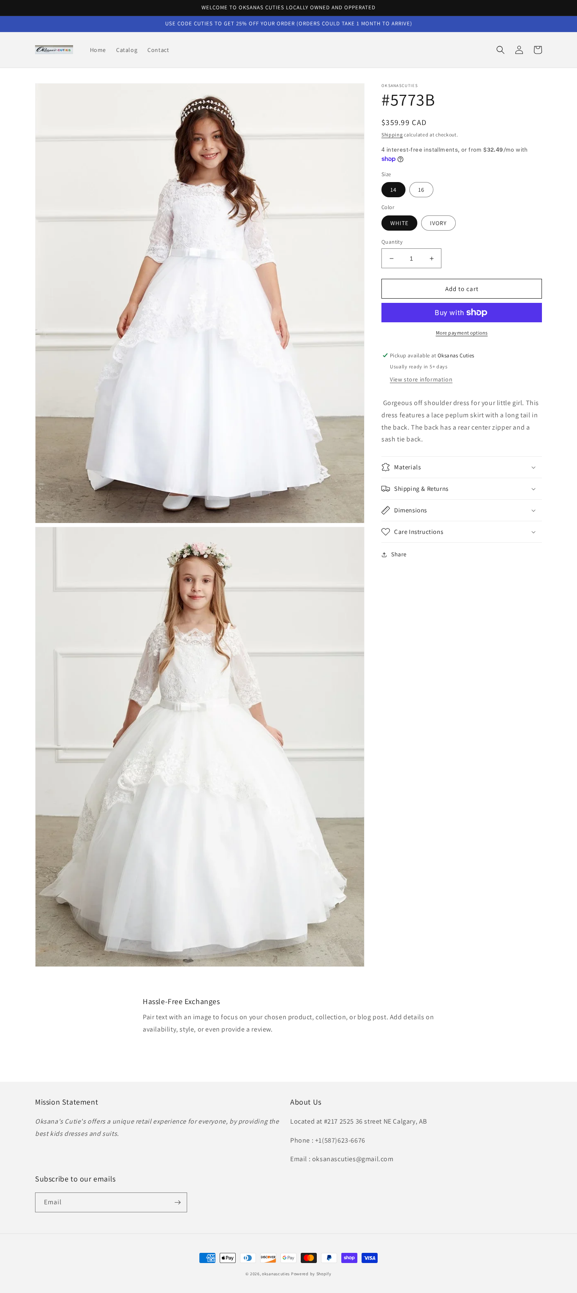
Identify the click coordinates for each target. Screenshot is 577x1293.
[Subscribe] (177, 1202)
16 (421, 189)
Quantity (392, 241)
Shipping (392, 134)
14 (393, 189)
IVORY (438, 223)
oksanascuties (276, 1274)
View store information (421, 379)
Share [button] (399, 554)
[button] (500, 50)
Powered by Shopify (311, 1274)
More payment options (462, 332)
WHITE (399, 223)
